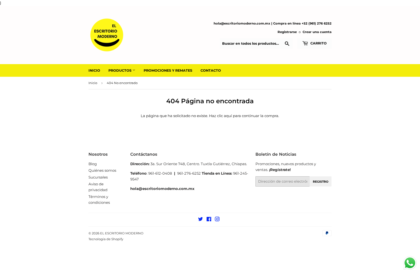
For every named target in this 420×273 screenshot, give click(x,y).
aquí (228, 115)
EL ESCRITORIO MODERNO (121, 233)
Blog (92, 164)
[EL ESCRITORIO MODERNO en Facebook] (208, 219)
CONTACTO (211, 70)
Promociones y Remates (168, 70)
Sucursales (98, 177)
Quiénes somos (102, 170)
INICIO (94, 70)
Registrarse (287, 32)
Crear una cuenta (317, 32)
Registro (320, 181)
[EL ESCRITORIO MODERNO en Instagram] (217, 219)
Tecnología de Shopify (105, 239)
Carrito (318, 43)
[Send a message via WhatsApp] (410, 263)
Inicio (92, 83)
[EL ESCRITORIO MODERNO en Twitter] (200, 219)
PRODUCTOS (120, 70)
